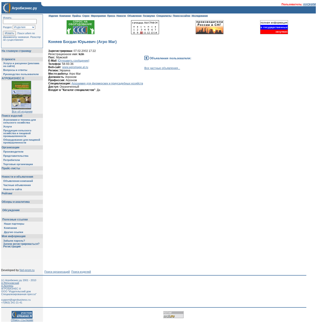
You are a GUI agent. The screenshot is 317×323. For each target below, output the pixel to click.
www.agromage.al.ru (75, 67)
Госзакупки (148, 15)
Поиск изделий (12, 115)
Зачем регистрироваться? (21, 244)
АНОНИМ (309, 4)
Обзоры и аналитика (16, 201)
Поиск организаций (57, 271)
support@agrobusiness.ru (16, 299)
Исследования (199, 15)
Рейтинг (7, 193)
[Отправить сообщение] (73, 60)
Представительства (15, 155)
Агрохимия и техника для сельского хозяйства (19, 121)
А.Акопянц (7, 285)
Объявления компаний (18, 181)
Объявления (134, 15)
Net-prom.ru (27, 270)
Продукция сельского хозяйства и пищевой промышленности (17, 133)
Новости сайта (12, 189)
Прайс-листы (11, 168)
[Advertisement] (132, 116)
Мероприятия (98, 15)
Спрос (86, 15)
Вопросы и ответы (15, 70)
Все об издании (22, 111)
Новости (121, 15)
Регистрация (12, 246)
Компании (10, 227)
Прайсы (76, 15)
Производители (13, 151)
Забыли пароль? (14, 240)
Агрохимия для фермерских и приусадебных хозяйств (107, 83)
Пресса (111, 15)
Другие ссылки (13, 232)
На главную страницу (16, 51)
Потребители (11, 160)
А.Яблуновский (10, 283)
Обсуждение (11, 210)
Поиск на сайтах (181, 15)
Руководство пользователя (21, 74)
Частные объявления (17, 185)
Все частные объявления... (162, 68)
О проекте (8, 59)
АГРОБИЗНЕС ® (13, 78)
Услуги (7, 126)
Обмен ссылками (22, 320)
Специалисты (164, 15)
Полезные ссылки (15, 219)
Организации (10, 147)
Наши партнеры (14, 223)
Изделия (53, 15)
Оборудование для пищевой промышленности (21, 141)
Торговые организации (18, 164)
